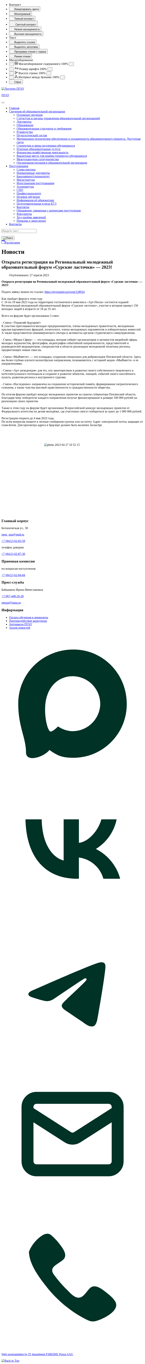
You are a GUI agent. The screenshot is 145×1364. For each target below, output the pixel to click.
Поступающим (18, 166)
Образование (25, 125)
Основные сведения (29, 114)
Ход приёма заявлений (31, 217)
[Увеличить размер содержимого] (71, 64)
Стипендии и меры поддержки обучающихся (46, 145)
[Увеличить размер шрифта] (49, 69)
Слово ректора (26, 169)
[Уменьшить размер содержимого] (11, 64)
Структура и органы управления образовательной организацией (58, 118)
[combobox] (19, 231)
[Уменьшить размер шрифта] (11, 69)
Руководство (25, 132)
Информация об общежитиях (35, 200)
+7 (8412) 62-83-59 (13, 541)
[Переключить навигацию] (3, 102)
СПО (20, 190)
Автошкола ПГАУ (20, 624)
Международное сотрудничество (38, 159)
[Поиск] (8, 238)
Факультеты (24, 214)
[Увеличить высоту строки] (48, 73)
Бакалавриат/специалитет (33, 176)
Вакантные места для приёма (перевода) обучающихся (52, 155)
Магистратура (26, 179)
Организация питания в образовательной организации (52, 162)
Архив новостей (19, 627)
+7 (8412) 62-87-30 (13, 553)
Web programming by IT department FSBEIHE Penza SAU (37, 1354)
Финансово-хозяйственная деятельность (42, 152)
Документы (24, 121)
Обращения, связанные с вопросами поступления (49, 210)
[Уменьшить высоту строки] (11, 73)
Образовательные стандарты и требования (44, 128)
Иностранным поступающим (35, 183)
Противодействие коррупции (28, 620)
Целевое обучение (28, 196)
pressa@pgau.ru (11, 602)
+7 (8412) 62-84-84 (13, 575)
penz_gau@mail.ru (13, 534)
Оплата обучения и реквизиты (28, 617)
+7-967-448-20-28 (13, 596)
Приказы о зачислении (31, 220)
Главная (14, 108)
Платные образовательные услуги (38, 149)
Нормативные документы (33, 173)
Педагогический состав (32, 135)
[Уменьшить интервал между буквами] (11, 77)
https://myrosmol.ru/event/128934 (65, 291)
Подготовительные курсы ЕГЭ (36, 203)
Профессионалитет (29, 193)
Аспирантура (25, 186)
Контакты (23, 207)
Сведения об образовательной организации (37, 111)
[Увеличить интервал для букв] (62, 77)
